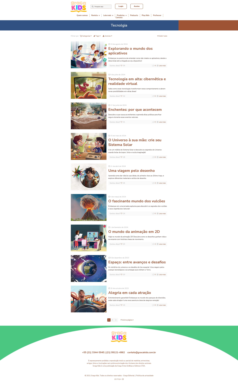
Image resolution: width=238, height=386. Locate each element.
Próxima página (126, 320)
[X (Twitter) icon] (119, 379)
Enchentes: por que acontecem (135, 109)
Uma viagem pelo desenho (131, 170)
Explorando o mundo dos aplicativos (130, 51)
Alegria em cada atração (129, 292)
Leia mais (162, 65)
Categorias (86, 36)
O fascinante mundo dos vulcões (136, 201)
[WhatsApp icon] (115, 379)
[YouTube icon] (121, 379)
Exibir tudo (163, 36)
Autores (107, 36)
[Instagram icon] (123, 379)
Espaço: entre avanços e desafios (137, 262)
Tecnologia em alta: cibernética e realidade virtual (137, 81)
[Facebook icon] (117, 379)
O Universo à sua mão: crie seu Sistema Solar (134, 142)
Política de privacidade (144, 375)
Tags (97, 36)
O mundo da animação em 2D (134, 231)
